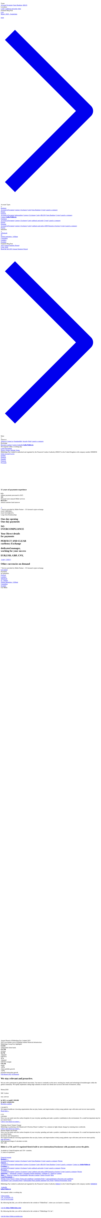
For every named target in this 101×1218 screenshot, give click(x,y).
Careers (14, 445)
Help (29, 441)
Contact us (10, 441)
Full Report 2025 (6, 1074)
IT (1, 235)
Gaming (59, 1173)
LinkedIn (20, 445)
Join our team (6, 1139)
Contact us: (81, 1164)
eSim (19, 9)
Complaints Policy (39, 1179)
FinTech (3, 213)
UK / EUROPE (6, 1197)
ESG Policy (50, 1180)
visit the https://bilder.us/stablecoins (12, 1216)
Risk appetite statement (39, 1180)
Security (25, 441)
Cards (2, 9)
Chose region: (5, 1196)
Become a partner (6, 445)
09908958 (94, 1184)
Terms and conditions (26, 1179)
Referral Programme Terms (63, 1180)
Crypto (43, 210)
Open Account (5, 454)
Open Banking (17, 5)
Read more (5, 1111)
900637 (58, 1184)
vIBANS (43, 215)
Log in (12, 454)
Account (3, 5)
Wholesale (4, 233)
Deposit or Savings (54, 226)
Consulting (4, 238)
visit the (11, 1208)
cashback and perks (37, 220)
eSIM (46, 226)
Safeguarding (18, 215)
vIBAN (24, 5)
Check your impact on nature (10, 1121)
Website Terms (15, 450)
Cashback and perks (11, 9)
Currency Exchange (20, 210)
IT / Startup (4, 580)
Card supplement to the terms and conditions (59, 1179)
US (12, 1197)
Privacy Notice (5, 450)
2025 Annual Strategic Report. (18, 595)
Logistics (3, 240)
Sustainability (18, 441)
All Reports (15, 1074)
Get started (4, 570)
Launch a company (52, 210)
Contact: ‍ (8, 217)
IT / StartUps (52, 1173)
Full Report (4, 627)
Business (3, 208)
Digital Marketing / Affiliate (9, 582)
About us (4, 441)
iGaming (3, 242)
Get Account (9, 1199)
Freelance (4, 219)
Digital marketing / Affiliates (39, 1173)
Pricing (3, 212)
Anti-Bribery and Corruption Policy (12, 1180)
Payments (10, 5)
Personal (3, 224)
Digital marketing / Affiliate (9, 236)
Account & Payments (7, 210)
